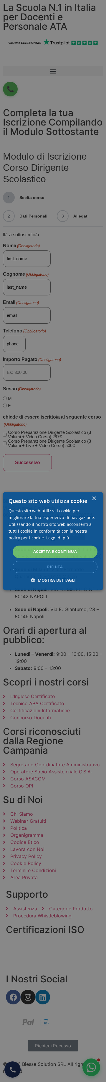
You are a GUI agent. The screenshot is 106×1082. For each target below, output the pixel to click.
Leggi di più (57, 538)
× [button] (94, 498)
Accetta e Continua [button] (55, 551)
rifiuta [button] (55, 566)
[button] (53, 580)
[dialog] (53, 541)
